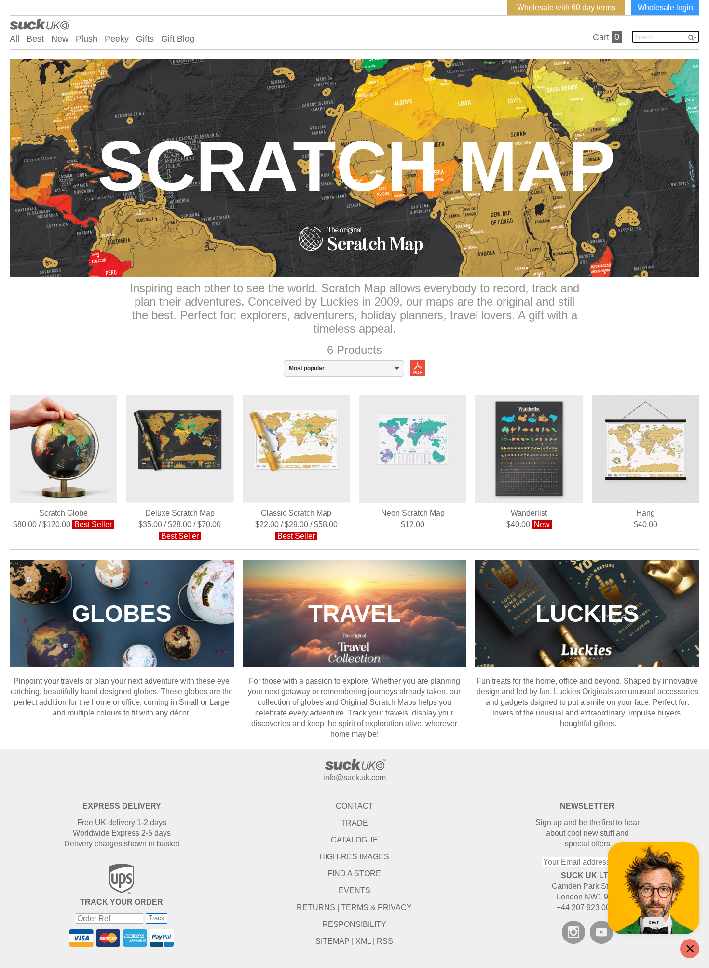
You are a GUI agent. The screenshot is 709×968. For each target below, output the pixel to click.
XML (363, 941)
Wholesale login (665, 7)
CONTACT (354, 806)
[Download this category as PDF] (414, 367)
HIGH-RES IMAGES (354, 857)
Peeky (117, 38)
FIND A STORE (354, 874)
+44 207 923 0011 (587, 907)
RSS (385, 941)
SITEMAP (332, 941)
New (59, 38)
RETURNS (316, 907)
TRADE (354, 823)
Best (35, 38)
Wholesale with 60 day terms (566, 7)
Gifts (145, 38)
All (14, 38)
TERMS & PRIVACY (376, 907)
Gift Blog (177, 38)
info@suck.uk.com (354, 777)
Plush (86, 38)
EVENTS (354, 890)
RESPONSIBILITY (354, 924)
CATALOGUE (354, 840)
